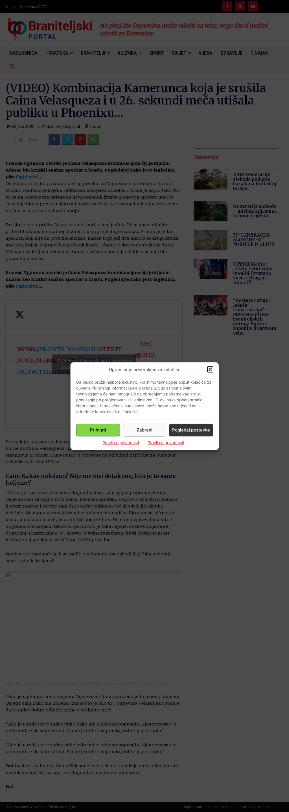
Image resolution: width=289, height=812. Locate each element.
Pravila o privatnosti (120, 442)
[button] (210, 369)
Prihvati (98, 430)
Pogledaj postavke (191, 430)
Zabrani (144, 430)
